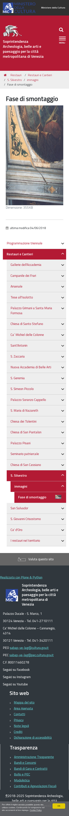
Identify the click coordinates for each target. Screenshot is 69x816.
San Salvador (19, 508)
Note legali (21, 725)
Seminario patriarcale (25, 453)
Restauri (16, 75)
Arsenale (16, 286)
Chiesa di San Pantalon (26, 432)
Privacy (19, 720)
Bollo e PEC (22, 774)
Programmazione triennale (24, 243)
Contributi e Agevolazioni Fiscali (35, 786)
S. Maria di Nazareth (24, 410)
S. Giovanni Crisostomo (26, 518)
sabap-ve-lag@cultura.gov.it (29, 647)
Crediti (18, 731)
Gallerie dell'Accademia (26, 264)
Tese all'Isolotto (22, 297)
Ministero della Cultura (53, 7)
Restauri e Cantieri (40, 75)
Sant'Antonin (19, 345)
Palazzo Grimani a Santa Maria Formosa (31, 311)
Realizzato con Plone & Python (21, 577)
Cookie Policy (36, 810)
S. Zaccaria (18, 356)
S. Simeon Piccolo (22, 388)
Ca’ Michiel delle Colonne (27, 334)
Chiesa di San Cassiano (26, 464)
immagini (32, 79)
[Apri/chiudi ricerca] (61, 29)
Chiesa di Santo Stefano (27, 323)
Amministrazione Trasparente (34, 756)
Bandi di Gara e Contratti (30, 768)
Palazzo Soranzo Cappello (28, 399)
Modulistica (22, 780)
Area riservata (23, 708)
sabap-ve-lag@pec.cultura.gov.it (31, 655)
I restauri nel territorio (25, 540)
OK (59, 806)
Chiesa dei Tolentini (23, 421)
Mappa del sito (24, 702)
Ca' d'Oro (16, 529)
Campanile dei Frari (23, 275)
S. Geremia (18, 378)
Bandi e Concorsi (25, 762)
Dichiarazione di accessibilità (33, 737)
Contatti (19, 714)
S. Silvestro (14, 79)
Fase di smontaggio (32, 497)
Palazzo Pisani (20, 443)
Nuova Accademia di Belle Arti (31, 367)
